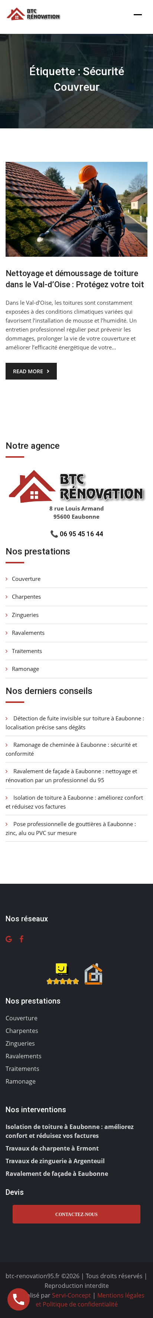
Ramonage (25, 668)
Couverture (26, 578)
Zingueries (25, 614)
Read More (28, 371)
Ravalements (28, 632)
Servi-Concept (72, 1295)
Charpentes (26, 596)
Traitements (27, 651)
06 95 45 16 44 (81, 534)
